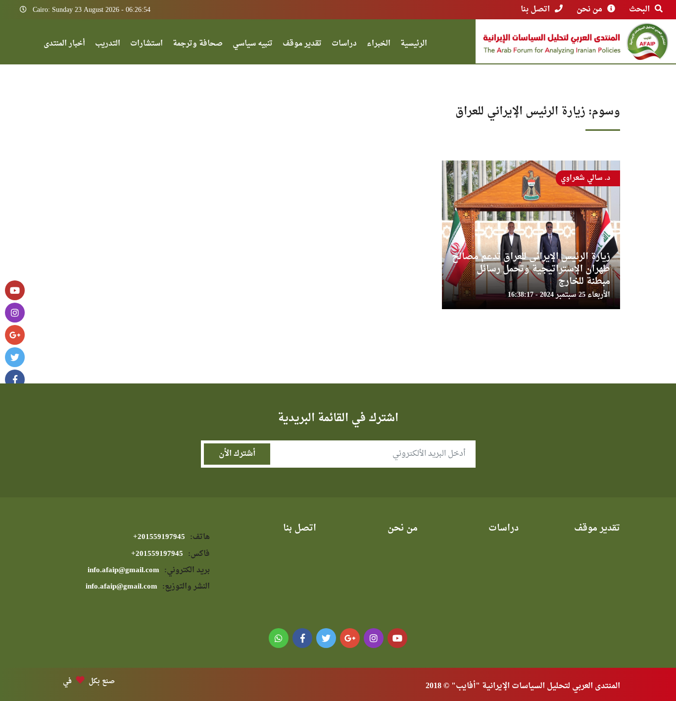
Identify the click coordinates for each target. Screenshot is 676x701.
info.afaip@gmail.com (149, 570)
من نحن (589, 9)
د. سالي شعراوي (585, 178)
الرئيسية (413, 45)
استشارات (146, 45)
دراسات (344, 45)
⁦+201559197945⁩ (171, 537)
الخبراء (378, 45)
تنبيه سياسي (253, 45)
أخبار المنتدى (64, 45)
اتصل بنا (535, 9)
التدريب (107, 45)
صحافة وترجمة (198, 45)
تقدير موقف (302, 45)
